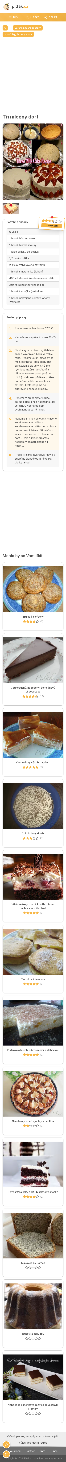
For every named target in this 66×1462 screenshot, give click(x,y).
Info (42, 1451)
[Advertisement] (33, 75)
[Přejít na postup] (6, 1454)
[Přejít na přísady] (6, 1444)
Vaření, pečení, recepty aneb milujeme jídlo (33, 1436)
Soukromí (14, 1451)
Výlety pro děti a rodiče (33, 1442)
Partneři (30, 1451)
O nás (54, 1451)
